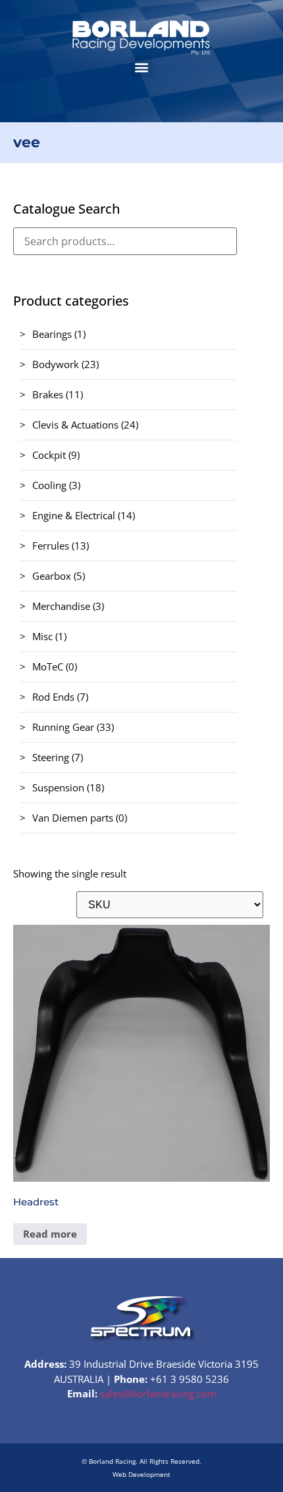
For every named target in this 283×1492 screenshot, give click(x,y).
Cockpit (49, 454)
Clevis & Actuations (75, 424)
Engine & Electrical (73, 515)
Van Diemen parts (72, 817)
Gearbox (51, 575)
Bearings (52, 333)
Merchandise (61, 606)
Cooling (49, 485)
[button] (142, 67)
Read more (50, 1233)
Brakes (47, 394)
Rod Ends (53, 696)
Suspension (58, 787)
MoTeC (47, 666)
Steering (50, 757)
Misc (42, 636)
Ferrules (50, 545)
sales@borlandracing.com (158, 1393)
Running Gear (63, 727)
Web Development (141, 1474)
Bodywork (55, 364)
